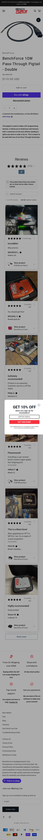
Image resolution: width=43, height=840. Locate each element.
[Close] (39, 405)
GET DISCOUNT (24, 422)
